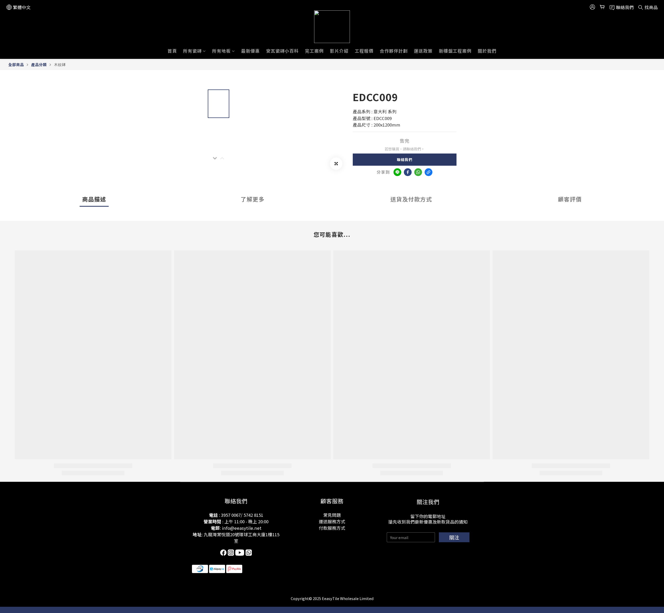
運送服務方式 (332, 521)
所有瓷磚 (192, 51)
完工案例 (314, 51)
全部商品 (16, 64)
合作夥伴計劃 (394, 51)
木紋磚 (60, 64)
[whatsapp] (418, 172)
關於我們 (487, 51)
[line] (397, 172)
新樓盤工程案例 (455, 51)
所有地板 (221, 51)
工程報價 (364, 51)
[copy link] (428, 172)
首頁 (172, 51)
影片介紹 (339, 51)
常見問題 (332, 515)
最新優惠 (250, 51)
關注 (454, 537)
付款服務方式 (332, 528)
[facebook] (408, 172)
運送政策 (423, 51)
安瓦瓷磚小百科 (282, 51)
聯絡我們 (404, 159)
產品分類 (39, 64)
